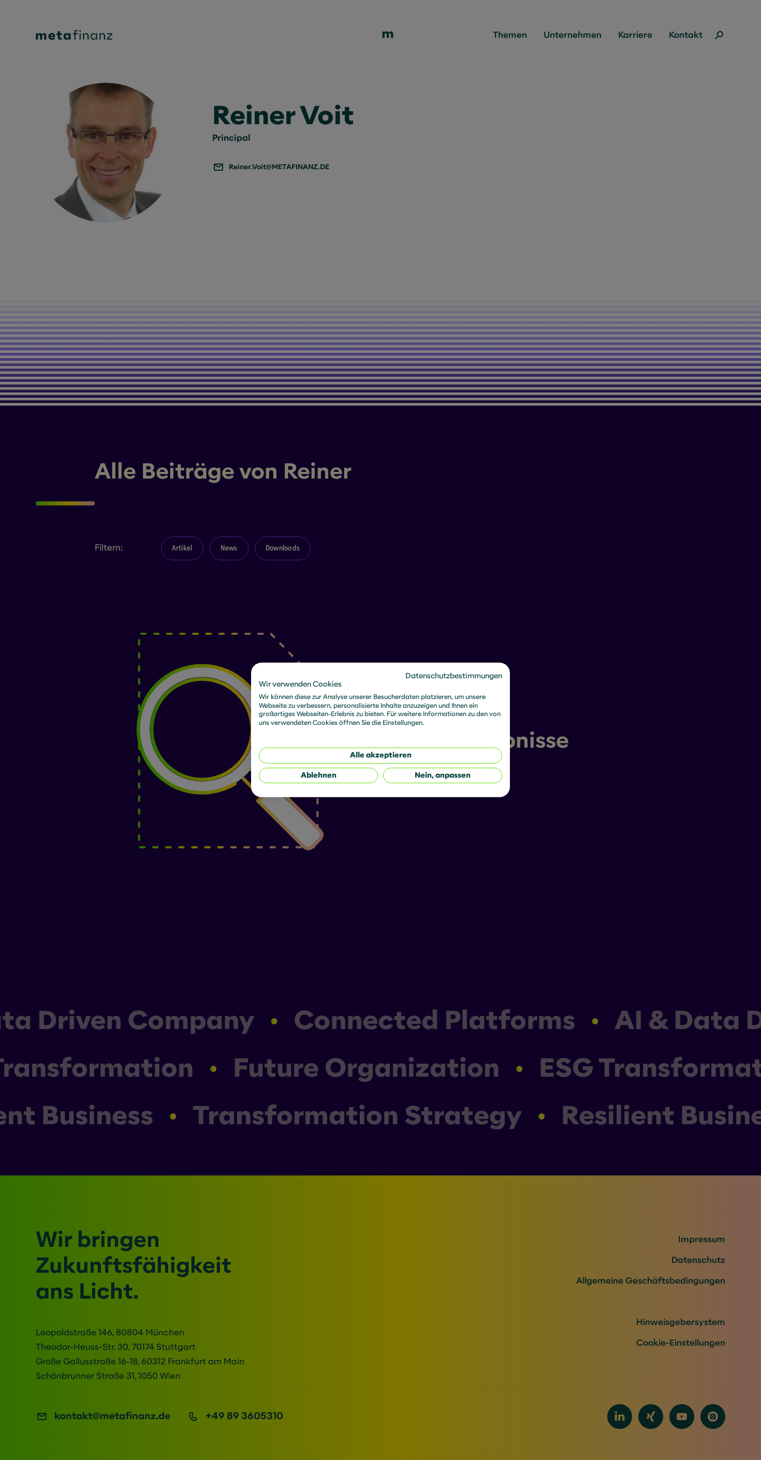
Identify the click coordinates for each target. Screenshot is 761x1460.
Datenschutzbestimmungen (453, 676)
